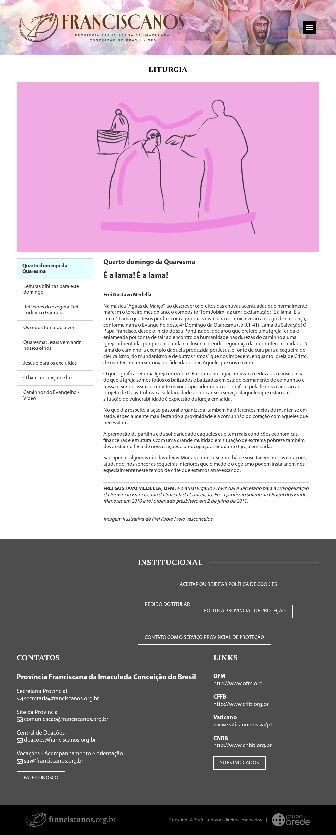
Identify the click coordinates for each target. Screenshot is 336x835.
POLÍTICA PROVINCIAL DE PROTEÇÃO (245, 611)
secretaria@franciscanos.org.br (61, 699)
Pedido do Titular (167, 604)
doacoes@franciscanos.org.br (59, 740)
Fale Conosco (41, 778)
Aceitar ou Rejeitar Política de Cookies (228, 584)
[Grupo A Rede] (291, 819)
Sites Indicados (239, 762)
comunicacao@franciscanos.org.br (65, 720)
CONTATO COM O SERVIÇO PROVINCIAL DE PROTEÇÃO (204, 637)
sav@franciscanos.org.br (53, 761)
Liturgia (168, 69)
